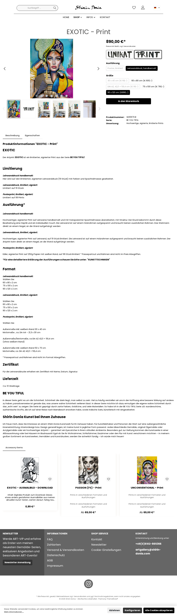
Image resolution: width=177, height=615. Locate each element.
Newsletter (98, 545)
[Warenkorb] (149, 6)
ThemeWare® (112, 599)
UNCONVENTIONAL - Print (147, 487)
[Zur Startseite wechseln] (88, 8)
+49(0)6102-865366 (148, 543)
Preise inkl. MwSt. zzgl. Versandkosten (121, 46)
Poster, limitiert (115, 68)
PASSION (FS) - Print (88, 487)
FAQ (50, 539)
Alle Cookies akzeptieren (159, 610)
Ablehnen (114, 610)
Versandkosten (80, 596)
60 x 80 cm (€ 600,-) (142, 80)
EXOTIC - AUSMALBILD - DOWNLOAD (30, 487)
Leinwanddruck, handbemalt (141, 68)
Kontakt (96, 539)
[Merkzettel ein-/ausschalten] (50, 479)
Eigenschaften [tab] (32, 135)
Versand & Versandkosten (65, 550)
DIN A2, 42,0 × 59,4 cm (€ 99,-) (123, 86)
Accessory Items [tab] (14, 447)
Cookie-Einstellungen (106, 550)
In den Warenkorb (128, 101)
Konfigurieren (132, 610)
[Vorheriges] (5, 68)
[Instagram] (88, 583)
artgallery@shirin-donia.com (148, 551)
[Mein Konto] (143, 8)
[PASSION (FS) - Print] (88, 470)
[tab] (12, 135)
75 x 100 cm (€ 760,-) (153, 86)
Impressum (55, 566)
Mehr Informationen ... (14, 611)
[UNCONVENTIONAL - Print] (147, 470)
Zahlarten (54, 545)
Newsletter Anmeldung (18, 562)
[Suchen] (55, 8)
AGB (50, 560)
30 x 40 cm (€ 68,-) (117, 80)
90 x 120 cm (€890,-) (118, 92)
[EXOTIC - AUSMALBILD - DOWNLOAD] (30, 470)
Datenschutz (56, 555)
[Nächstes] (98, 68)
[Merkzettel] (134, 8)
